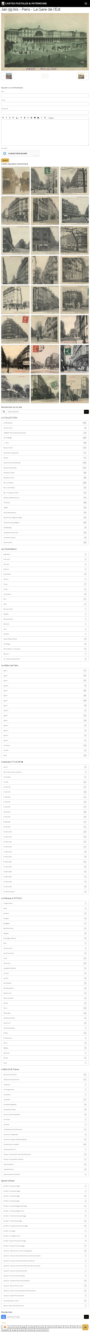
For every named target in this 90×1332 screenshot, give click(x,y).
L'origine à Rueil (44, 903)
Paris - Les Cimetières (44, 488)
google (24, 1327)
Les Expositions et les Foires (44, 532)
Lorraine (44, 978)
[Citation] (21, 117)
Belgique (44, 1048)
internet (17, 1327)
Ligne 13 (44, 740)
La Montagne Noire (44, 1089)
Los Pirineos (44, 1119)
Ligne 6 (44, 700)
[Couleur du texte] (17, 117)
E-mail (3, 100)
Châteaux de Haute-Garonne (44, 1079)
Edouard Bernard (44, 619)
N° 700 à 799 (44, 817)
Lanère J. (44, 589)
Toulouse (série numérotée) (44, 1144)
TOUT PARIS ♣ (44, 438)
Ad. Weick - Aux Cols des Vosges (44, 1191)
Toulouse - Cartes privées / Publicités (44, 1159)
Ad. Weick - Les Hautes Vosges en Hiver (44, 1211)
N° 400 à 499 (44, 802)
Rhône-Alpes (44, 1013)
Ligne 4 (44, 690)
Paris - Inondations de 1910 (44, 493)
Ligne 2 (44, 675)
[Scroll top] (85, 1327)
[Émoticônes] (45, 117)
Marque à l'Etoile (44, 448)
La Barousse (44, 1084)
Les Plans (44, 750)
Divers (44, 755)
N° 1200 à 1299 (44, 842)
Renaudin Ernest (44, 609)
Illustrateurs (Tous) (44, 478)
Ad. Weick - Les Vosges (44, 1231)
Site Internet (4, 109)
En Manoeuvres (44, 1038)
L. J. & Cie (44, 443)
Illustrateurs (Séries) (44, 473)
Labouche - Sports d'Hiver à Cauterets (44, 1295)
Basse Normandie (44, 928)
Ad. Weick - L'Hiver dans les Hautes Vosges (44, 1216)
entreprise (22, 1330)
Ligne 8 (44, 715)
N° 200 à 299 (44, 792)
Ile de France (44, 963)
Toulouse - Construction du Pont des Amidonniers (44, 1154)
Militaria (44, 458)
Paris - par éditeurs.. (44, 483)
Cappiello (44, 614)
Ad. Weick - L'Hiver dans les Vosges (44, 1221)
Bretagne (44, 933)
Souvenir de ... (44, 1023)
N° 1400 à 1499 (44, 852)
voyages (13, 1330)
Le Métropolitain (44, 423)
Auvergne (44, 918)
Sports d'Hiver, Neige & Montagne (44, 517)
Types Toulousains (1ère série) (44, 1174)
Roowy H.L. (44, 654)
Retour (45, 76)
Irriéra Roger (44, 644)
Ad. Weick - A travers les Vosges (44, 1186)
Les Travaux (44, 745)
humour (67, 1327)
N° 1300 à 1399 (44, 847)
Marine (44, 1043)
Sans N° (44, 767)
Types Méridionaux (44, 1169)
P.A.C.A (44, 1008)
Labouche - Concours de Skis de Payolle (44, 1276)
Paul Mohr (44, 634)
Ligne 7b (44, 710)
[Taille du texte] (13, 117)
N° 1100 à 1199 (44, 837)
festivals (45, 1330)
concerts (38, 1330)
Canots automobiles (44, 1028)
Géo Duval (44, 624)
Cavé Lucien (44, 559)
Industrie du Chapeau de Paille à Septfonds (44, 1139)
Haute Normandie (44, 953)
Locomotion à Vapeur (44, 537)
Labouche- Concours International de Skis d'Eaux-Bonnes (44, 1291)
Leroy (44, 629)
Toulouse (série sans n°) (44, 1149)
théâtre (74, 1327)
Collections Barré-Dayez (44, 468)
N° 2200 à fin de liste (44, 892)
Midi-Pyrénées (44, 983)
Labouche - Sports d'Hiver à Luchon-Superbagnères (44, 1251)
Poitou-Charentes (44, 998)
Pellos (44, 604)
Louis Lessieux (44, 594)
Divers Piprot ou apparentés (44, 453)
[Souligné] (10, 117)
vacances (10, 1327)
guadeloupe (5, 1330)
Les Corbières (44, 1094)
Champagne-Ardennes (44, 938)
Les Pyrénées (44, 1099)
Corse (44, 943)
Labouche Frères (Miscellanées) (44, 463)
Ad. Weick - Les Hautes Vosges (44, 1201)
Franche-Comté (44, 948)
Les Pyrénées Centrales (44, 1109)
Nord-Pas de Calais (44, 988)
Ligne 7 (44, 705)
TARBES (44, 507)
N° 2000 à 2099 (44, 882)
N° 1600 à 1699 (44, 862)
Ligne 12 (44, 735)
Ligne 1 (44, 670)
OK (86, 412)
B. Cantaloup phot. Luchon (44, 1301)
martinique (30, 1330)
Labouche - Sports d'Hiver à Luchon (44, 1286)
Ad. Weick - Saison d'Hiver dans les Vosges (44, 1241)
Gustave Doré (44, 574)
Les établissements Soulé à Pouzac (44, 1129)
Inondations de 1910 (44, 1018)
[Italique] (6, 117)
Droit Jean (44, 564)
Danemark (44, 1053)
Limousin (44, 973)
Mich (44, 599)
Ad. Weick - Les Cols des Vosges (44, 1196)
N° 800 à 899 (44, 822)
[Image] (35, 117)
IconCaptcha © (36, 155)
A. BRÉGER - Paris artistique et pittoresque (44, 433)
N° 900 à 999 (44, 827)
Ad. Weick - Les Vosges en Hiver (44, 1236)
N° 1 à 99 (44, 782)
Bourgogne (44, 923)
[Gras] (3, 117)
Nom (2, 91)
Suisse (44, 1063)
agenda (60, 1327)
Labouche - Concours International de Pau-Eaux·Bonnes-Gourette (44, 1266)
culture (80, 1327)
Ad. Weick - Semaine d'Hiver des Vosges (44, 1246)
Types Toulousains (44, 1164)
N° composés (44, 777)
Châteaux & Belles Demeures (44, 498)
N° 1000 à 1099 (44, 832)
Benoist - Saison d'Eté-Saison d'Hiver (44, 1305)
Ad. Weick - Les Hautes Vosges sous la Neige (44, 1206)
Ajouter (5, 160)
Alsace (44, 908)
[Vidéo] (38, 117)
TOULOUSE (44, 502)
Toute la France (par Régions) (44, 522)
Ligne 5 (44, 695)
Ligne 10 (44, 725)
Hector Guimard (44, 428)
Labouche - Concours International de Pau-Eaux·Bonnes (44, 1261)
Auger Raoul (44, 554)
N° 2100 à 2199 (44, 886)
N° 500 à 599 (44, 807)
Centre (44, 958)
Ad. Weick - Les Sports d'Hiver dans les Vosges (44, 1226)
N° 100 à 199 (44, 787)
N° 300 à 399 (44, 797)
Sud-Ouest (44, 1124)
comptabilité (32, 1327)
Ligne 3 (44, 680)
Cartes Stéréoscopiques (44, 512)
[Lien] (28, 117)
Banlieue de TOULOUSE (44, 1074)
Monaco (44, 1058)
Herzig (44, 584)
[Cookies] (5, 1327)
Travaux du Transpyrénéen (44, 1134)
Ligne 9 (44, 720)
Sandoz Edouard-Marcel (44, 639)
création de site (51, 1327)
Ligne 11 (44, 730)
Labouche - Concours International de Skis (44, 1271)
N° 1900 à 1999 (44, 877)
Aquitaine (44, 913)
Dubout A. (44, 569)
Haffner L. (44, 579)
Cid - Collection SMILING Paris (44, 659)
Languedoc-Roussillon (44, 968)
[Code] (41, 117)
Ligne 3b (44, 685)
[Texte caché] (31, 117)
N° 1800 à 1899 (44, 872)
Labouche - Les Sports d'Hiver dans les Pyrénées (44, 1281)
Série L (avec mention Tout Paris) (44, 772)
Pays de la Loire (44, 993)
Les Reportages (44, 527)
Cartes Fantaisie (44, 542)
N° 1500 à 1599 (44, 857)
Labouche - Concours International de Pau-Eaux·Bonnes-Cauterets (44, 1256)
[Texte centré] (24, 117)
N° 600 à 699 (44, 812)
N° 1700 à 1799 (44, 867)
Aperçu (51, 118)
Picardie (44, 1003)
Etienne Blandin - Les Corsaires (44, 649)
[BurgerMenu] (85, 3)
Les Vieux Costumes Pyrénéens (44, 1114)
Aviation (44, 1033)
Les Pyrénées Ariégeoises (44, 1104)
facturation (41, 1327)
